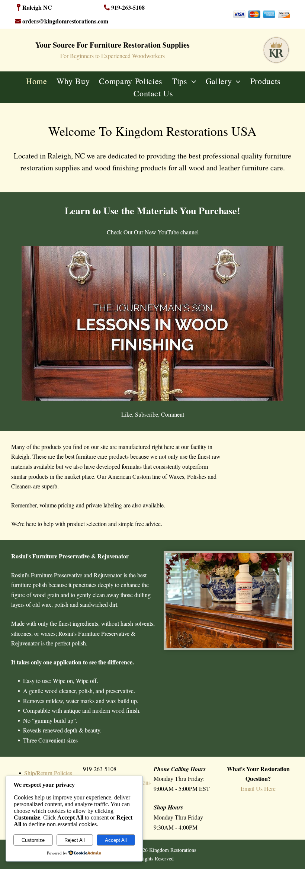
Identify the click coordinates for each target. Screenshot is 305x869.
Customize (33, 840)
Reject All (74, 840)
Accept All (116, 840)
